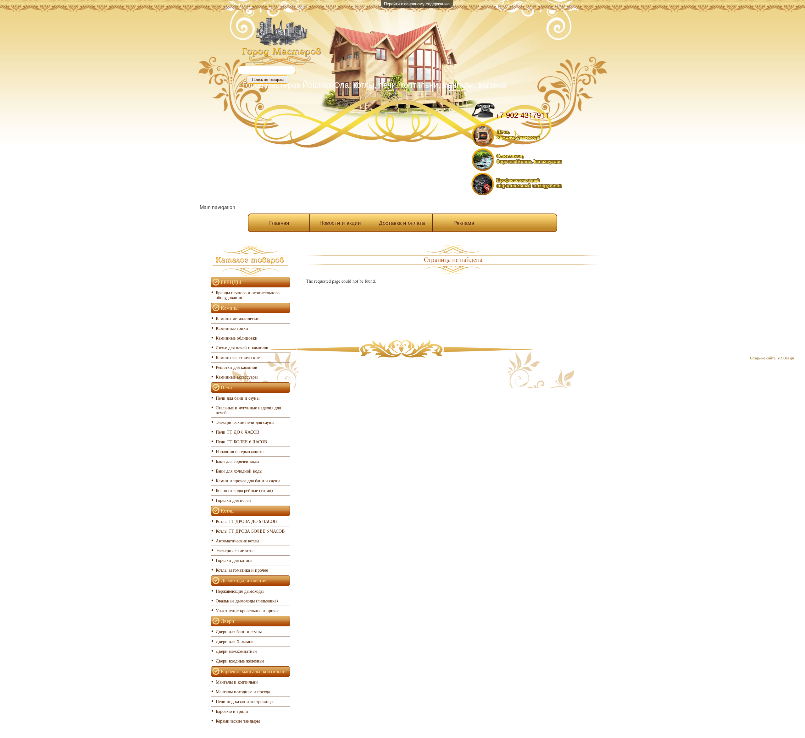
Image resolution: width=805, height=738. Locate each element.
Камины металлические (238, 318)
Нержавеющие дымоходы (240, 591)
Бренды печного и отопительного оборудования (248, 295)
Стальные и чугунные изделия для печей (248, 410)
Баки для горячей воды (237, 461)
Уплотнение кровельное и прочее (247, 610)
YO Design (785, 358)
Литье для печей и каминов (242, 348)
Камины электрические (238, 357)
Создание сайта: (763, 358)
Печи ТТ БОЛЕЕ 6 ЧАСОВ (241, 442)
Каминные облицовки (237, 338)
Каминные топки (232, 328)
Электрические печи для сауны (245, 422)
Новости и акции (340, 222)
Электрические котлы (236, 550)
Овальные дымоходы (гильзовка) (247, 601)
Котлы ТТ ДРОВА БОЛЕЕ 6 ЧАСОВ (250, 531)
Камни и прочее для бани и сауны (248, 481)
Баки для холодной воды (239, 471)
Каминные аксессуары (237, 377)
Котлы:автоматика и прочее (242, 570)
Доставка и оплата (402, 222)
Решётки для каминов (236, 367)
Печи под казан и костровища (244, 701)
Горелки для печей (233, 500)
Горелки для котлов (234, 560)
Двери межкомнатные (236, 651)
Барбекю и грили (232, 711)
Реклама (463, 222)
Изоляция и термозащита (240, 451)
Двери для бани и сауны (239, 632)
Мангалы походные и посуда (243, 692)
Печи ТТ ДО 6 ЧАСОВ (237, 432)
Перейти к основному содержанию (417, 4)
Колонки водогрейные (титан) (244, 490)
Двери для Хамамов (234, 641)
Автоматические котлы (237, 541)
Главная (279, 222)
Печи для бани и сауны (237, 398)
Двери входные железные (240, 661)
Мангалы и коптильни (237, 682)
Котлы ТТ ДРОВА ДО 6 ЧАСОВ (246, 521)
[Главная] (281, 42)
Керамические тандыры (238, 721)
